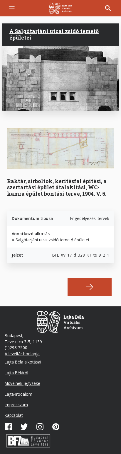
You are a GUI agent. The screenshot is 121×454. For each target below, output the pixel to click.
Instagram (39, 427)
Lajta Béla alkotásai (23, 362)
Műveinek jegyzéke (22, 383)
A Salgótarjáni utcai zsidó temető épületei (54, 34)
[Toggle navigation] (12, 8)
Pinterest (55, 427)
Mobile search (108, 8)
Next (90, 287)
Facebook (8, 427)
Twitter (24, 427)
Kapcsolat (14, 415)
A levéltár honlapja (22, 353)
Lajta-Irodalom (18, 394)
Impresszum (16, 404)
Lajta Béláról (16, 373)
